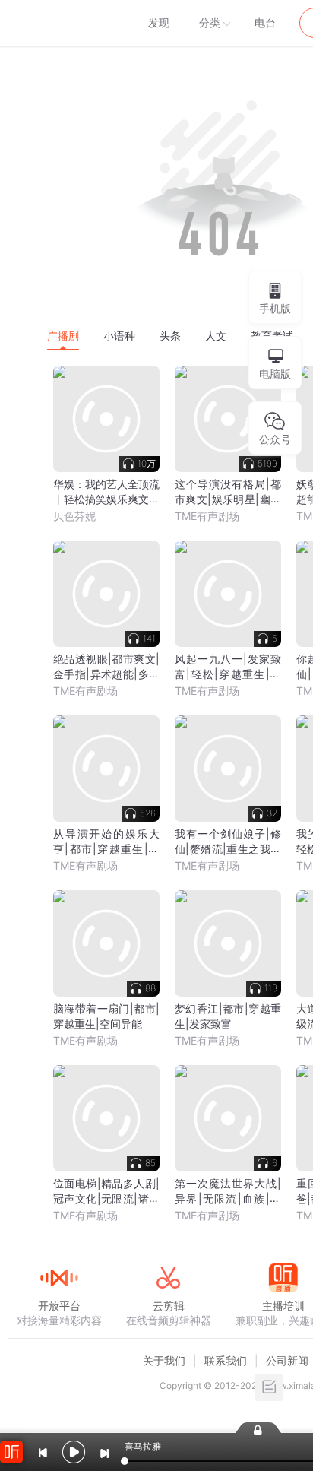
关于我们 (164, 1360)
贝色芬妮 (74, 515)
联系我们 (225, 1360)
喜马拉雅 (58, 23)
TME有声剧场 (207, 515)
